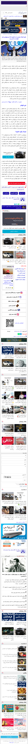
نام (25, 455)
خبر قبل (7, 193)
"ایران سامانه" (11, 742)
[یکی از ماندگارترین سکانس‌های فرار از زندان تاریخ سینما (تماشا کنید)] (8, 271)
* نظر (25, 464)
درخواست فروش (14, 231)
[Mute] (6, 224)
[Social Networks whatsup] (18, 204)
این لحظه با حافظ (12, 301)
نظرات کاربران (14, 193)
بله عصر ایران (4, 102)
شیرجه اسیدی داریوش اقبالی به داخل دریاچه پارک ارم (14, 601)
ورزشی (21, 34)
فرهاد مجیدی (19, 336)
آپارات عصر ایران (12, 314)
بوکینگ (21, 486)
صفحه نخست (25, 34)
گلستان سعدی (12, 306)
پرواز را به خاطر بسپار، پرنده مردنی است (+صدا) (11, 198)
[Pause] (4, 224)
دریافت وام (8, 157)
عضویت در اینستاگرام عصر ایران (13, 293)
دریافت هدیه (9, 737)
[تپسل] (3, 211)
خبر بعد (21, 193)
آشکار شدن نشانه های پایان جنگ (18, 592)
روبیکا (10, 102)
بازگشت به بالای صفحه (20, 522)
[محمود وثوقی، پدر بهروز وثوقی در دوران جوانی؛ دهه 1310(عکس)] (14, 565)
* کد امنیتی (24, 475)
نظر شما (24, 453)
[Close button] (27, 731)
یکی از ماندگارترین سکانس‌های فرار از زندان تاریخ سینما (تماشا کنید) (8, 277)
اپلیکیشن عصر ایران (19, 323)
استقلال (14, 336)
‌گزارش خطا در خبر (24, 334)
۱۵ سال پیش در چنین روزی (13, 297)
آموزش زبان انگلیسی (12, 310)
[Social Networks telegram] (15, 204)
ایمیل (25, 459)
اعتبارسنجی (25, 486)
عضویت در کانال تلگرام (17, 102)
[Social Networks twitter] (17, 204)
